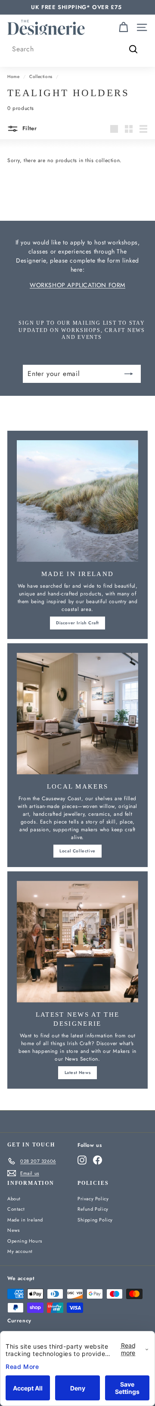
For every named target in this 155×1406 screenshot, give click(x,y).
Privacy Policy (93, 1198)
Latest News (78, 1072)
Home (13, 76)
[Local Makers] (77, 713)
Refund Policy (93, 1209)
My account (20, 1251)
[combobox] (77, 49)
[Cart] (123, 27)
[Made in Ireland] (77, 501)
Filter (28, 128)
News (13, 1230)
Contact (16, 1209)
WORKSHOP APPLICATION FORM (77, 285)
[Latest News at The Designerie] (77, 941)
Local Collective (77, 851)
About (14, 1198)
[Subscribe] (129, 374)
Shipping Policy (95, 1219)
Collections (41, 76)
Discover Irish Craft (77, 623)
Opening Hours (24, 1240)
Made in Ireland (25, 1219)
